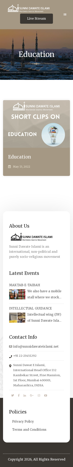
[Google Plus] (32, 396)
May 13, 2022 (21, 166)
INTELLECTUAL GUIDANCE (30, 308)
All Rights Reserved (49, 459)
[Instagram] (39, 396)
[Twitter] (12, 396)
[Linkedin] (25, 396)
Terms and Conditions (29, 430)
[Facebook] (18, 396)
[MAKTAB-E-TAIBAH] (17, 294)
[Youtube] (45, 396)
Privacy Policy (23, 421)
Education (19, 157)
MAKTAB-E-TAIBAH (24, 285)
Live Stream (36, 18)
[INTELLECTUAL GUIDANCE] (17, 318)
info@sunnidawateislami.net (36, 346)
